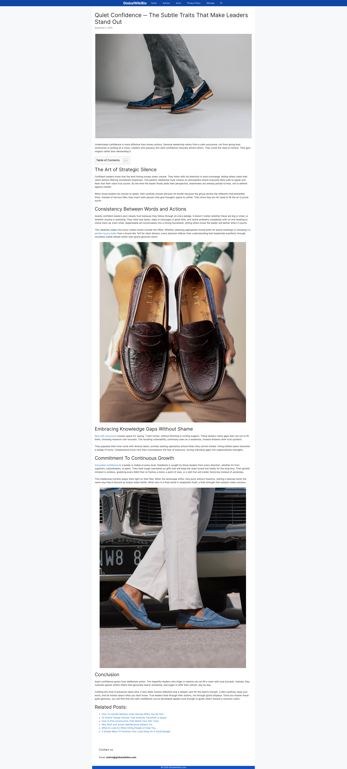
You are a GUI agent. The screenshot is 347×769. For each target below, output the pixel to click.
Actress (166, 3)
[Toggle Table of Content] (124, 160)
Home (154, 3)
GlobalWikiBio (135, 3)
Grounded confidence (106, 465)
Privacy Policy (193, 3)
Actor (178, 3)
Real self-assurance (105, 436)
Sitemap (210, 3)
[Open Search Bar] (221, 3)
